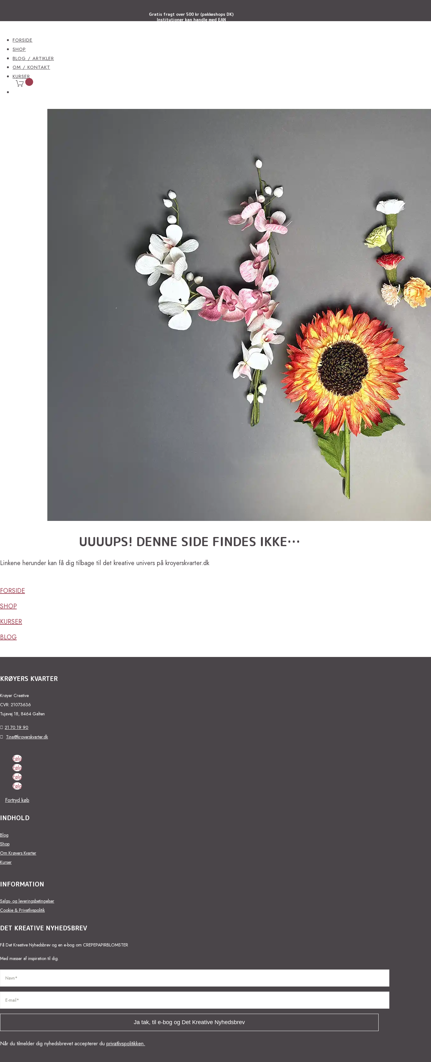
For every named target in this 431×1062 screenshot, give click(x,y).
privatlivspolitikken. (125, 1043)
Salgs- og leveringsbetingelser (27, 901)
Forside (22, 40)
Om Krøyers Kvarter (18, 853)
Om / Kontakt (31, 67)
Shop (19, 49)
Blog (8, 637)
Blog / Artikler (33, 58)
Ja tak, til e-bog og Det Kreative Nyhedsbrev (189, 1022)
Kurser (11, 621)
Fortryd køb (17, 800)
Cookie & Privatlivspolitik (22, 910)
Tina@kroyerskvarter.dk (27, 737)
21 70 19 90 (16, 727)
